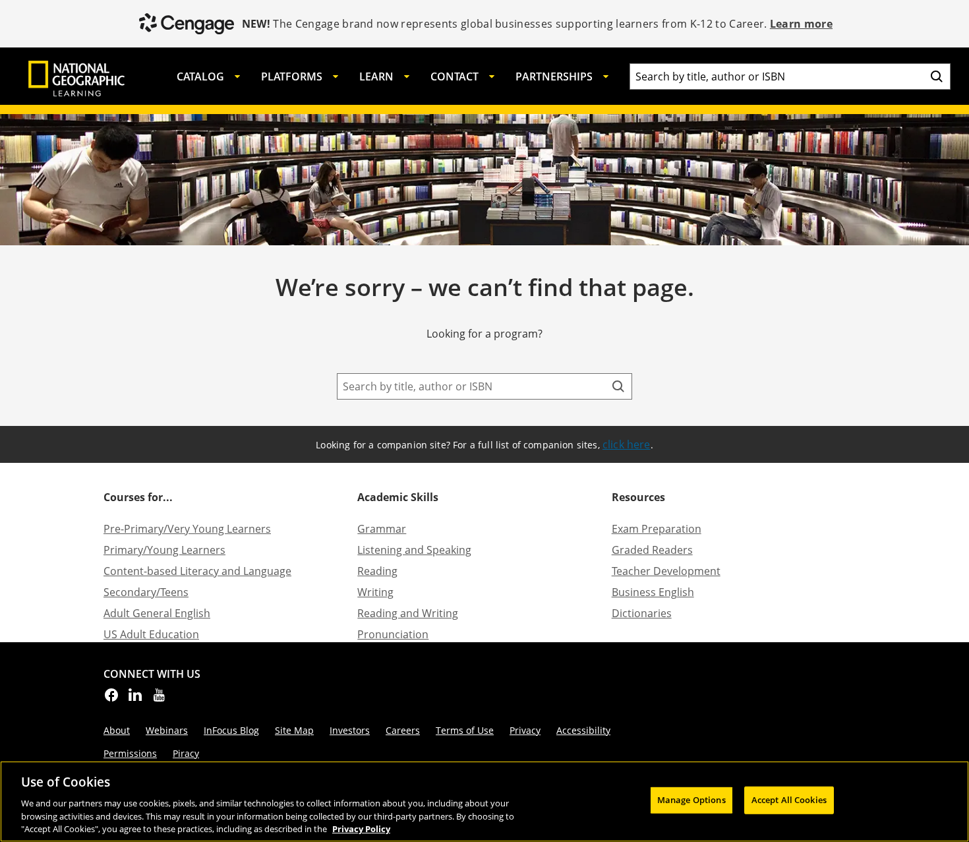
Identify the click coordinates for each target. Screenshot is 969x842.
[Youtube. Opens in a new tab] (159, 699)
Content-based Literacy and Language (197, 571)
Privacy (525, 730)
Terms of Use (465, 730)
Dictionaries (642, 613)
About (116, 730)
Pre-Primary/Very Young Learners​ (187, 529)
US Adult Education (151, 634)
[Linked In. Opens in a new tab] (135, 699)
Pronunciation (392, 634)
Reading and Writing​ (407, 613)
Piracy (186, 753)
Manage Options (691, 800)
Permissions (130, 753)
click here (626, 444)
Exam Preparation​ (656, 529)
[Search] (936, 76)
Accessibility (583, 730)
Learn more (801, 23)
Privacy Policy (361, 828)
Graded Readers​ (652, 550)
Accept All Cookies (789, 800)
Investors (350, 730)
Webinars (167, 730)
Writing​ (375, 592)
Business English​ (653, 592)
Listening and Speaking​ (414, 550)
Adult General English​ (156, 613)
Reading (377, 571)
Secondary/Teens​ (146, 592)
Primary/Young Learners (164, 550)
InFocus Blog (231, 730)
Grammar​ (381, 529)
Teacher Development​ (666, 571)
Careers (403, 730)
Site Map (294, 730)
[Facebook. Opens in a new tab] (111, 699)
